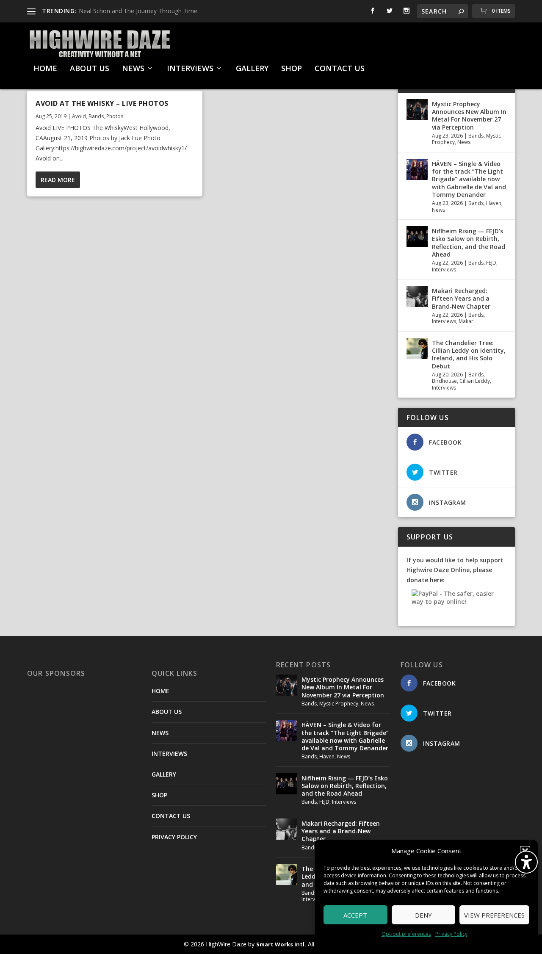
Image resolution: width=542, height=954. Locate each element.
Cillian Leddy (474, 380)
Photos (114, 116)
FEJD (491, 262)
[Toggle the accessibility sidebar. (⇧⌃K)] (526, 862)
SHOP (291, 69)
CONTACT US (340, 69)
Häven (493, 203)
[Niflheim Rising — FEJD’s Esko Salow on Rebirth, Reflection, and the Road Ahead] (417, 236)
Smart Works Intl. (281, 944)
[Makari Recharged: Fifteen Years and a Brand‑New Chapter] (417, 296)
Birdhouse (444, 380)
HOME (45, 69)
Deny (423, 915)
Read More (58, 180)
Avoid (79, 116)
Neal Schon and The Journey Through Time (138, 11)
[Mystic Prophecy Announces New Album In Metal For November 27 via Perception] (417, 109)
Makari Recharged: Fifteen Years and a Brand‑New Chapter (461, 298)
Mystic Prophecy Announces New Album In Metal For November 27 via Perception (469, 115)
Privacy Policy (451, 933)
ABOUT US (89, 69)
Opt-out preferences (406, 933)
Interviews (444, 269)
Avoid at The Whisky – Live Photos (102, 103)
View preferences (494, 915)
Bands (96, 116)
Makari (467, 321)
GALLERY (252, 69)
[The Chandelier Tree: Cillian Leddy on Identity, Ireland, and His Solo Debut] (417, 348)
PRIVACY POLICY (174, 837)
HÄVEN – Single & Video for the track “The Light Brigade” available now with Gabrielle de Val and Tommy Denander (469, 179)
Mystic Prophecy (338, 703)
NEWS (133, 69)
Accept (355, 915)
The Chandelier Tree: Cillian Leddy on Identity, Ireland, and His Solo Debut (469, 354)
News (463, 142)
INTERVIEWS (190, 69)
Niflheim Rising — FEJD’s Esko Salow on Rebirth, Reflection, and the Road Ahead (468, 242)
